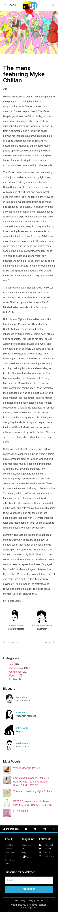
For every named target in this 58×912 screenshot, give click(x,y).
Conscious (15, 671)
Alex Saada (21, 712)
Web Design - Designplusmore (29, 900)
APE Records (21, 728)
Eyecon (13, 675)
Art (5, 89)
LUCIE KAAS (20, 811)
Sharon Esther (16, 625)
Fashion (13, 679)
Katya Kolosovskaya (42, 625)
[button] (9, 5)
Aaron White (21, 697)
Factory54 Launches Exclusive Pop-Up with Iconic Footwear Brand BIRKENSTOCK (31, 781)
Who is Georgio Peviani (27, 767)
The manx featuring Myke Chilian (32, 791)
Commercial (16, 668)
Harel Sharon (21, 743)
